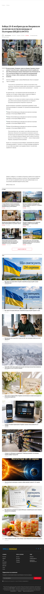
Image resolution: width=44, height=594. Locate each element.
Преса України (12, 587)
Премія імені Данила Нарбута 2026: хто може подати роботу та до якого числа (11, 223)
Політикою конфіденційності (23, 581)
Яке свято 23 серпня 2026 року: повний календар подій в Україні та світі (22, 310)
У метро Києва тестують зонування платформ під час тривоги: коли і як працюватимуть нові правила (11, 205)
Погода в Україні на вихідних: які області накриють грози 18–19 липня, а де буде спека (32, 205)
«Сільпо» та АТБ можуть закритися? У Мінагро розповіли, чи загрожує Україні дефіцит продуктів (22, 454)
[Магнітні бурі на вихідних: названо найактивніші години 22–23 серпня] (22, 469)
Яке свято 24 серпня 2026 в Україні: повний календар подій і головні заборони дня (21, 282)
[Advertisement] (22, 15)
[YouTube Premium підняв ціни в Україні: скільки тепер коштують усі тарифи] (22, 412)
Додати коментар (22, 249)
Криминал (4, 244)
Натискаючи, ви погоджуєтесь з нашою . (16, 581)
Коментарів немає (34, 35)
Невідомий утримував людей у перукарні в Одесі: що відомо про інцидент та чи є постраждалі (10, 242)
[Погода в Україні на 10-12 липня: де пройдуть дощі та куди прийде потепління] (32, 215)
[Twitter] (3, 74)
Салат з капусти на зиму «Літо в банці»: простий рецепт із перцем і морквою (23, 538)
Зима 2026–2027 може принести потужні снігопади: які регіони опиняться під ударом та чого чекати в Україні (23, 367)
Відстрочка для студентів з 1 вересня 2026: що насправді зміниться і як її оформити (23, 339)
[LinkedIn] (3, 76)
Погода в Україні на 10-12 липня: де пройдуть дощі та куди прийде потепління (31, 223)
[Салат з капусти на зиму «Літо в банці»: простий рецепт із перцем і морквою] (22, 526)
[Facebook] (3, 71)
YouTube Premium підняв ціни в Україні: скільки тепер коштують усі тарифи (21, 425)
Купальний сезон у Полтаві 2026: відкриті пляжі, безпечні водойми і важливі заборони (31, 242)
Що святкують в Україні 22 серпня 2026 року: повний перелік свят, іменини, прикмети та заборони (23, 510)
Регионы (27, 35)
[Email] (3, 82)
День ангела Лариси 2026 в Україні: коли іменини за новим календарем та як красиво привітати (23, 396)
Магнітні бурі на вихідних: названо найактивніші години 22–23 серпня (22, 482)
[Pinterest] (3, 79)
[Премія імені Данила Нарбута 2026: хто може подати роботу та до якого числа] (11, 215)
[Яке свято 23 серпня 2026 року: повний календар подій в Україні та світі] (22, 298)
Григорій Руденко (8, 35)
